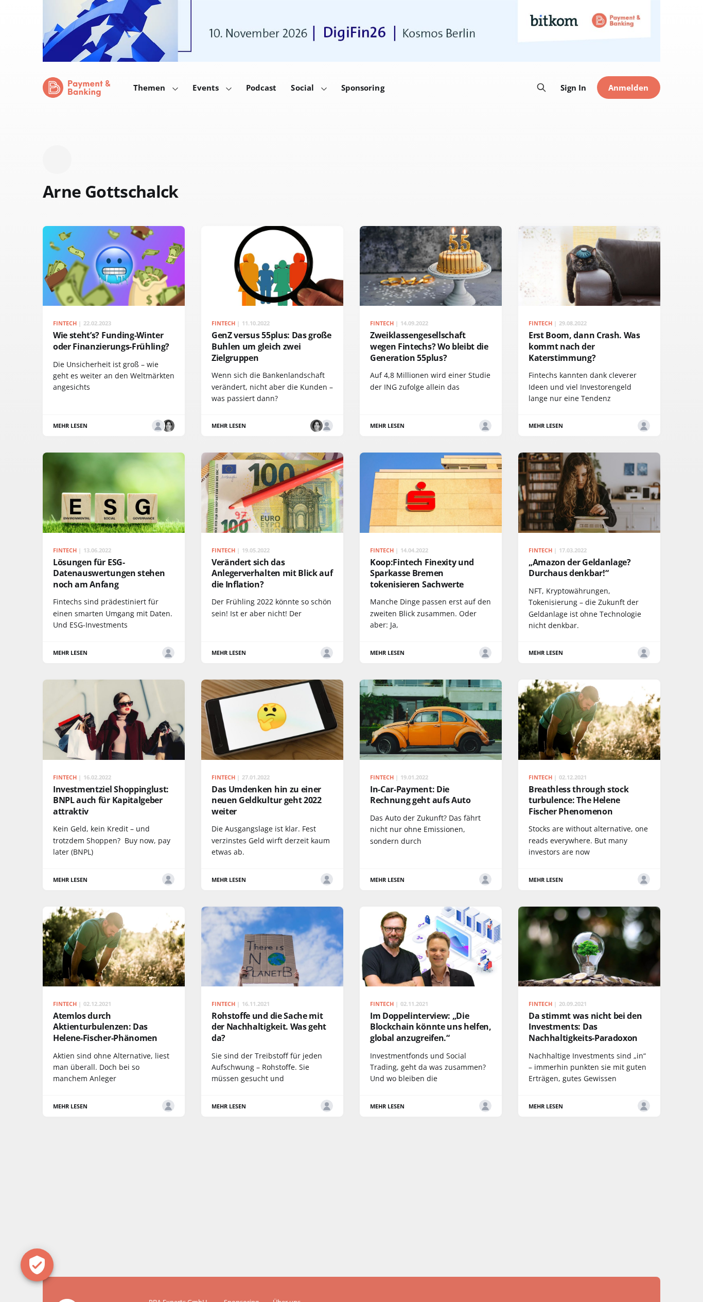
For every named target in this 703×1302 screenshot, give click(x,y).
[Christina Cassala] (168, 426)
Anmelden (628, 87)
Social (302, 87)
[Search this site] (541, 87)
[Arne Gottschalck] (158, 426)
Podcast (261, 87)
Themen (149, 87)
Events (205, 87)
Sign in (573, 87)
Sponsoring (362, 87)
